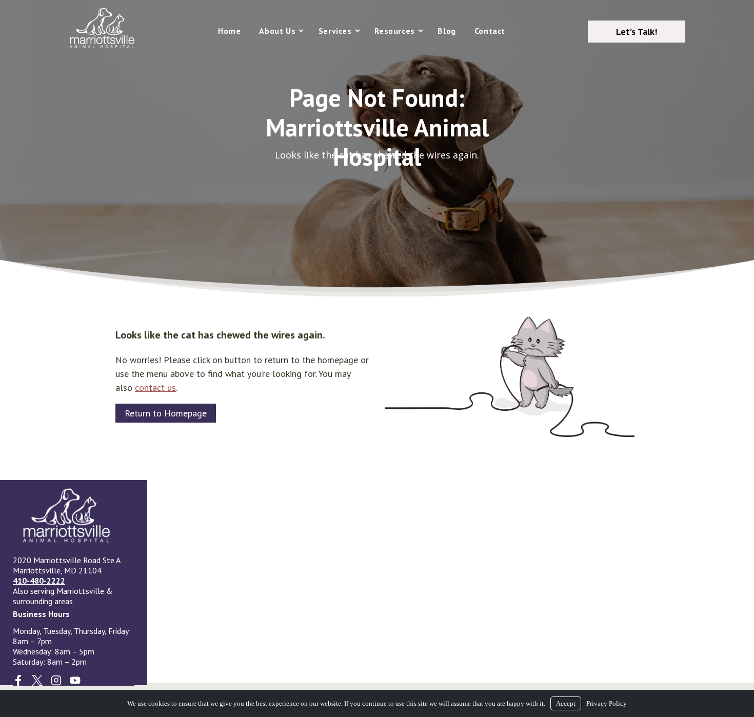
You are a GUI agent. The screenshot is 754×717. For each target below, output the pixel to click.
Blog (446, 31)
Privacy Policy (606, 703)
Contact (489, 31)
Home (229, 31)
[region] (377, 148)
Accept (566, 703)
